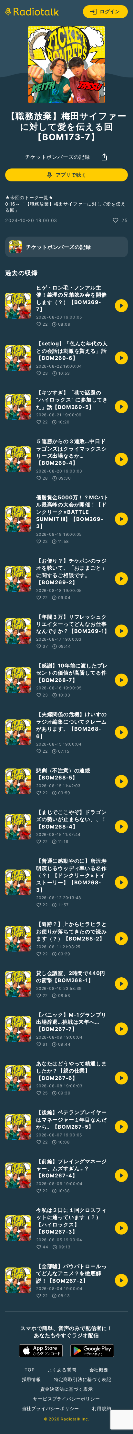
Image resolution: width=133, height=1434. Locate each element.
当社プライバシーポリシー (50, 1408)
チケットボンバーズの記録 (57, 157)
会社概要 (98, 1369)
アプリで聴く (71, 175)
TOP (30, 1369)
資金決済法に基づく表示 (66, 1389)
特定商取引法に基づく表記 (82, 1379)
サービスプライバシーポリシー (66, 1398)
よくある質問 (62, 1369)
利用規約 (101, 1408)
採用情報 (31, 1379)
